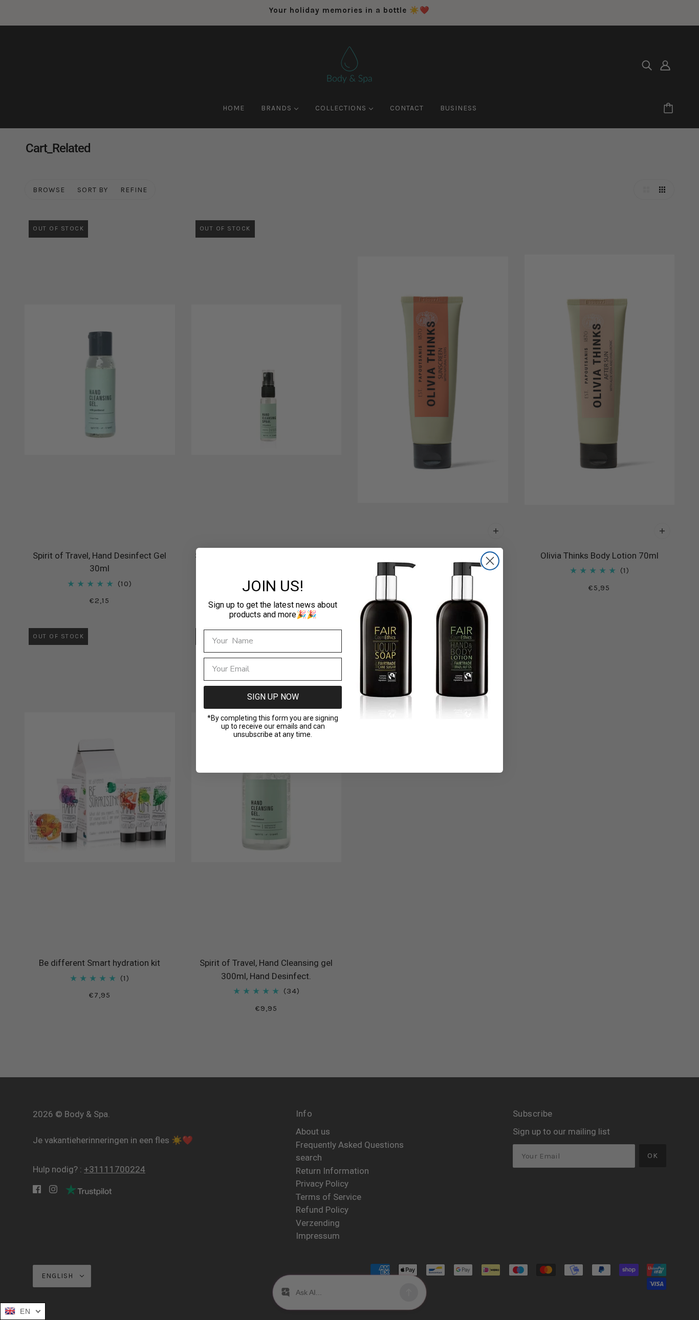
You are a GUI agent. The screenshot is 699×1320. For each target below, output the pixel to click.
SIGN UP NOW (273, 697)
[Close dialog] (490, 561)
